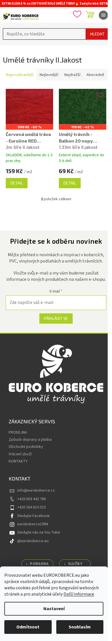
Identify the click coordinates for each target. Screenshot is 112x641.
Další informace (78, 594)
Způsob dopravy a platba (30, 439)
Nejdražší (72, 75)
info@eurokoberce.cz (36, 490)
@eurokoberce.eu (33, 541)
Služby (75, 564)
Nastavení (54, 609)
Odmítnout (27, 627)
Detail (16, 183)
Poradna (39, 564)
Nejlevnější (49, 75)
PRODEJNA (18, 432)
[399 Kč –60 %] (29, 106)
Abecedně (95, 75)
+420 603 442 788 (31, 499)
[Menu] (103, 15)
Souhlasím (80, 627)
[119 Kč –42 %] (82, 106)
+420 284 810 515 (31, 507)
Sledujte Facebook (33, 516)
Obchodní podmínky (26, 447)
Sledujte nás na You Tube (38, 532)
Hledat (97, 33)
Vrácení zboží (20, 454)
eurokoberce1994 (32, 524)
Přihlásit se (56, 318)
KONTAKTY (18, 461)
